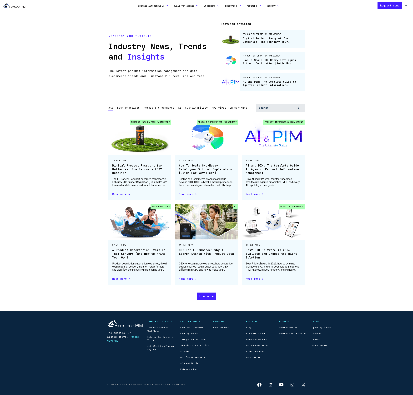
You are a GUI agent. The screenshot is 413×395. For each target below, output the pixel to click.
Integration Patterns (193, 339)
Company (271, 5)
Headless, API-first (192, 327)
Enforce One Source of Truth (161, 339)
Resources (231, 5)
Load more (206, 296)
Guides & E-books (256, 339)
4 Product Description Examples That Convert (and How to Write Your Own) (139, 253)
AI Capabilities (190, 363)
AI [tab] (179, 107)
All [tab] (110, 107)
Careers (316, 333)
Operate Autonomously (151, 5)
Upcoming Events (321, 327)
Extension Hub (188, 369)
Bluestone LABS (255, 351)
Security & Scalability (194, 345)
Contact (316, 339)
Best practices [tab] (128, 107)
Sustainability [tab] (196, 107)
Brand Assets (319, 345)
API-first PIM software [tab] (229, 107)
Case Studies (221, 327)
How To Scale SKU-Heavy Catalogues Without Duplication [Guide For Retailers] (205, 169)
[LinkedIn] (270, 384)
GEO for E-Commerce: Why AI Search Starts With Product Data (206, 252)
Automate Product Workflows (157, 329)
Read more (119, 194)
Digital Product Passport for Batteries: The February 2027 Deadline (137, 169)
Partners (252, 5)
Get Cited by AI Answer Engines (161, 348)
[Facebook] (259, 384)
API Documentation (257, 345)
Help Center (253, 357)
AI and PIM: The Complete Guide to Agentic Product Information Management (272, 169)
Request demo (389, 5)
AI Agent (185, 351)
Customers (210, 5)
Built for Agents (184, 5)
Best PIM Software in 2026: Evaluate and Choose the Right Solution (271, 253)
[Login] (406, 5)
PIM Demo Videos (256, 333)
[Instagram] (292, 384)
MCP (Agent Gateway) (192, 357)
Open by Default (190, 333)
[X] (303, 384)
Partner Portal (288, 327)
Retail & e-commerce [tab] (159, 107)
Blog (248, 327)
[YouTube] (281, 384)
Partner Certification (292, 333)
